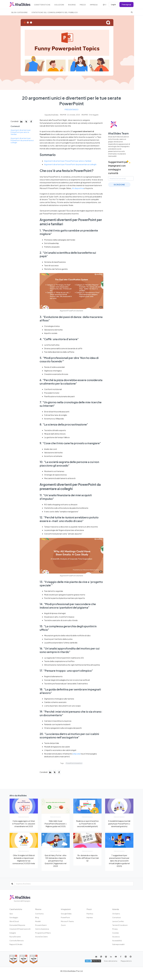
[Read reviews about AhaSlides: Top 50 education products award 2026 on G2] (23, 959)
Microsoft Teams (67, 921)
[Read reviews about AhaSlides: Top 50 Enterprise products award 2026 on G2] (33, 959)
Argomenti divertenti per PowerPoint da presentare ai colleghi (22, 140)
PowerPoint (65, 917)
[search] (132, 12)
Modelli (38, 921)
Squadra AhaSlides (52, 115)
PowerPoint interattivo (74, 763)
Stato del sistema (110, 961)
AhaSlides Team (118, 133)
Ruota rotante (15, 937)
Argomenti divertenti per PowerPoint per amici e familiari (21, 132)
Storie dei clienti (41, 937)
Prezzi (83, 5)
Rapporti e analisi (15, 944)
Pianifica (90, 914)
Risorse (72, 5)
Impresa (94, 5)
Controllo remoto (16, 941)
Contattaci (116, 917)
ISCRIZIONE (119, 184)
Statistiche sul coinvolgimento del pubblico (55, 12)
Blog (37, 917)
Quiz (11, 914)
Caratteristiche (42, 5)
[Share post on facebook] (31, 121)
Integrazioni (66, 909)
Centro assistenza (42, 929)
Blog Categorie (20, 12)
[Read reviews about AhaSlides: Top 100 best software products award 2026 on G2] (13, 959)
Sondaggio (13, 917)
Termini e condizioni (119, 925)
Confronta (39, 914)
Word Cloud (14, 921)
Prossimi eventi (41, 925)
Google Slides (66, 914)
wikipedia (76, 754)
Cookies (115, 933)
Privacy (115, 929)
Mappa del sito (126, 961)
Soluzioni (59, 5)
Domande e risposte (17, 925)
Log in (113, 4)
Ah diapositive (78, 188)
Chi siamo (116, 914)
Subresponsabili (118, 944)
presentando (71, 109)
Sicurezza (116, 937)
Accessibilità (117, 941)
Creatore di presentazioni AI (19, 929)
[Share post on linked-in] (21, 121)
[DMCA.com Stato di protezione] (93, 961)
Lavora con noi (118, 921)
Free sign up (126, 4)
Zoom (63, 925)
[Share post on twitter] (26, 121)
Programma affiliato (43, 933)
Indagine (12, 933)
